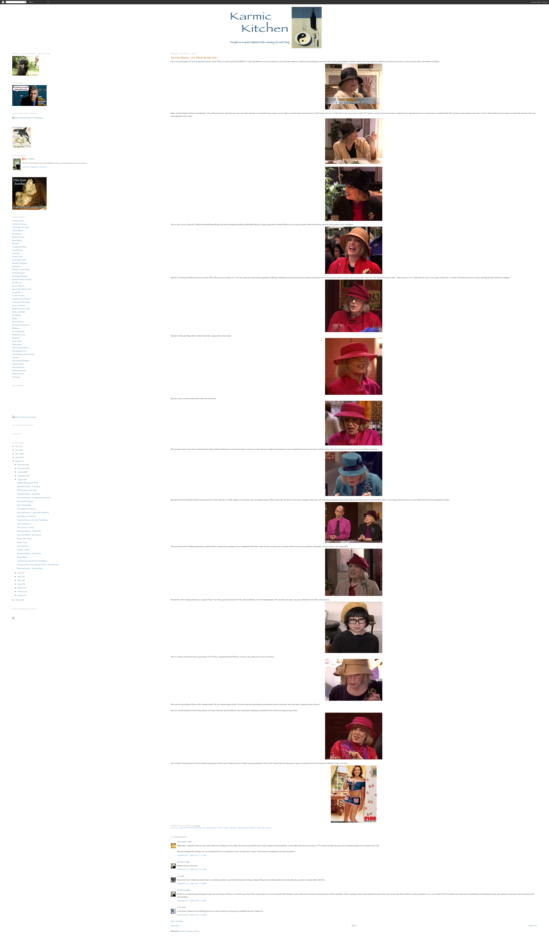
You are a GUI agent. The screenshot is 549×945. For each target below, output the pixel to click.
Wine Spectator (18, 373)
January (21, 595)
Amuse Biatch (17, 230)
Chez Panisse (17, 250)
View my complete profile (34, 167)
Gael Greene (230, 828)
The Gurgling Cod (19, 351)
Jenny (179, 907)
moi (178, 876)
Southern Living (18, 334)
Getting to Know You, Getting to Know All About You (38, 564)
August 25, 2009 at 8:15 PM (191, 900)
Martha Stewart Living (21, 308)
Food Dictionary (18, 272)
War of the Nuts (18, 367)
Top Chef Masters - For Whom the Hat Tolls (194, 57)
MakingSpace (182, 841)
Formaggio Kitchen (19, 276)
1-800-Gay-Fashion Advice (189, 828)
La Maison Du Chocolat (21, 298)
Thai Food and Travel (20, 347)
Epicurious (16, 266)
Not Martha (16, 315)
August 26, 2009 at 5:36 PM (191, 915)
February (21, 591)
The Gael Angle (264, 828)
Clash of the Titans (24, 538)
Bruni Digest (17, 240)
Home (354, 925)
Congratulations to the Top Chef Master (32, 520)
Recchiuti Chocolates (20, 325)
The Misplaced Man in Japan (23, 354)
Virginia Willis (18, 364)
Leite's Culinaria (18, 305)
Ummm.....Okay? (23, 549)
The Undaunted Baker (20, 360)
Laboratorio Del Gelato (21, 302)
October (21, 472)
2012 (17, 450)
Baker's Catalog (18, 237)
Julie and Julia (22, 546)
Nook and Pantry (18, 312)
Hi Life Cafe (17, 282)
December (22, 464)
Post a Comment (177, 921)
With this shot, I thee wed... (27, 490)
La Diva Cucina (18, 295)
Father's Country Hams (21, 269)
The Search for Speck (25, 501)
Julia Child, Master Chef (21, 289)
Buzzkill (15, 243)
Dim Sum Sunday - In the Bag (28, 486)
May (20, 580)
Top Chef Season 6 (24, 523)
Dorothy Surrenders (19, 263)
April (20, 584)
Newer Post (175, 925)
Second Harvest (18, 331)
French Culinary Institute (22, 279)
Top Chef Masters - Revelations (29, 534)
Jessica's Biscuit (18, 285)
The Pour (15, 357)
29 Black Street (18, 220)
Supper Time (22, 542)
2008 (17, 600)
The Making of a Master (26, 508)
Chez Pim (16, 253)
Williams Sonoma (19, 370)
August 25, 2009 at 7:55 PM (191, 883)
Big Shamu (181, 861)
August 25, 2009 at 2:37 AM (191, 855)
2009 (17, 461)
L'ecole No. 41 (17, 292)
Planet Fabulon (18, 321)
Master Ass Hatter (246, 828)
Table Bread (17, 344)
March (20, 587)
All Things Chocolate (20, 227)
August (21, 479)
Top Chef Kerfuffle (24, 505)
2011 (17, 453)
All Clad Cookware (19, 224)
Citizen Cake (17, 256)
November (22, 468)
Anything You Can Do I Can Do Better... (32, 561)
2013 (17, 446)
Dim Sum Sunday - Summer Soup (30, 568)
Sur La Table (17, 341)
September (22, 475)
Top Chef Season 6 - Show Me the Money (33, 512)
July (19, 573)
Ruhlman (15, 328)
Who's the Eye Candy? (25, 527)
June (20, 576)
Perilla (14, 318)
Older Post (533, 925)
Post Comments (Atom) (190, 931)
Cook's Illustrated (19, 259)
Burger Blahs (22, 557)
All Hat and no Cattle (213, 828)
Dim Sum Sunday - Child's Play (29, 531)
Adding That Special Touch (27, 482)
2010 (17, 457)
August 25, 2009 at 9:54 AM (191, 869)
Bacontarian (17, 233)
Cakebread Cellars (19, 246)
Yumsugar (16, 377)
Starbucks (16, 338)
